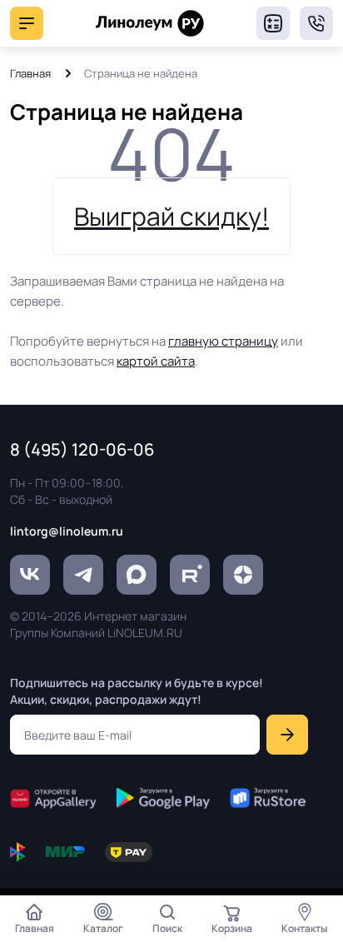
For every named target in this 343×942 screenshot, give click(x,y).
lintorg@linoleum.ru (66, 531)
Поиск (167, 928)
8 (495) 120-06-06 (316, 23)
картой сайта (156, 361)
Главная (30, 73)
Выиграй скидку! (171, 216)
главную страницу (223, 341)
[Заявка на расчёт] (273, 23)
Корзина (231, 928)
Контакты (304, 928)
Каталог (103, 928)
